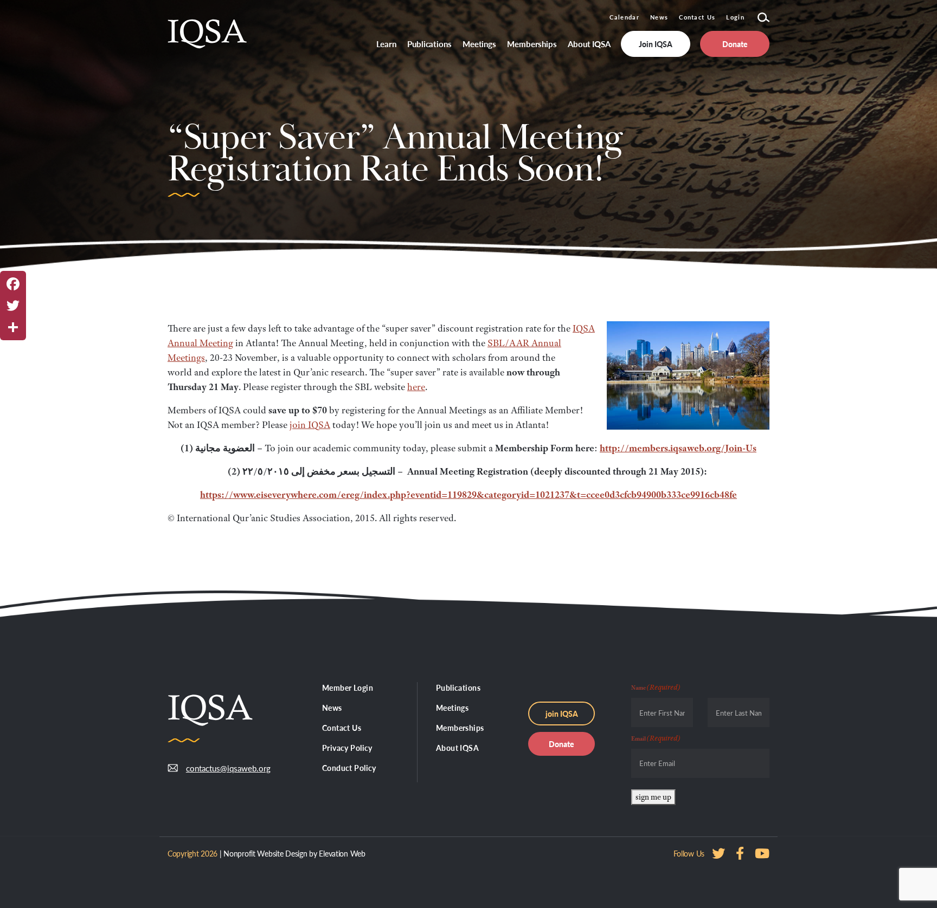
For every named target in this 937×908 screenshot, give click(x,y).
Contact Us (697, 17)
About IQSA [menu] (589, 43)
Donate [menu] (735, 43)
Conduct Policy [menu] (349, 767)
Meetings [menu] (479, 43)
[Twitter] (13, 305)
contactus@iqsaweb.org (220, 768)
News (659, 17)
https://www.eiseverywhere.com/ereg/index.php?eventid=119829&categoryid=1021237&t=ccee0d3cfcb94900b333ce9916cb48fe (468, 495)
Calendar (624, 17)
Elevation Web (342, 853)
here (416, 387)
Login (735, 17)
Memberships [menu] (532, 43)
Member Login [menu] (347, 687)
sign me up (653, 797)
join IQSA (310, 425)
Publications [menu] (429, 43)
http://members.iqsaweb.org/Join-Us (678, 448)
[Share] (13, 327)
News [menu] (332, 707)
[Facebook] (13, 284)
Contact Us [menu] (341, 727)
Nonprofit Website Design (265, 853)
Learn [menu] (386, 43)
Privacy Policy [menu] (347, 747)
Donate (561, 743)
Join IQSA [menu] (655, 43)
